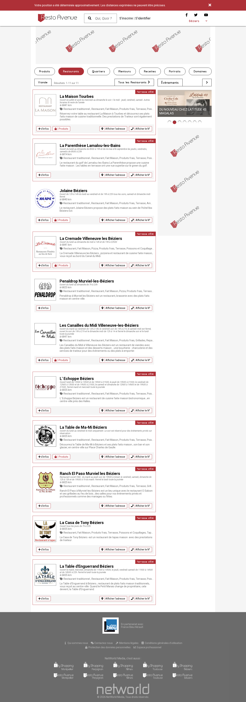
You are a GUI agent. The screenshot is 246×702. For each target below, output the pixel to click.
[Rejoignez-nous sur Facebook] (186, 15)
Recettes (150, 71)
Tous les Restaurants (133, 82)
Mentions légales (128, 643)
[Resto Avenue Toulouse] (153, 678)
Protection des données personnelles (109, 647)
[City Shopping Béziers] (182, 669)
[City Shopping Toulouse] (153, 669)
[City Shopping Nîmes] (123, 669)
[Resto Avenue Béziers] (182, 678)
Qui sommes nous (77, 643)
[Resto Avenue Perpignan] (93, 678)
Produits (44, 71)
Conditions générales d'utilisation (163, 643)
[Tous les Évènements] (207, 82)
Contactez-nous (103, 643)
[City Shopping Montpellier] (63, 669)
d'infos (45, 128)
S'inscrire (126, 18)
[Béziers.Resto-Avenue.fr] (57, 18)
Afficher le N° (142, 128)
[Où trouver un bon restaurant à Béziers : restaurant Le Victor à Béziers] (184, 122)
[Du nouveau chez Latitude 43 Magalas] (174, 122)
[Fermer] (210, 5)
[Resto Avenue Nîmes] (123, 678)
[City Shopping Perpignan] (93, 669)
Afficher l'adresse (115, 128)
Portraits (175, 71)
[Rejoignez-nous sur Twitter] (196, 15)
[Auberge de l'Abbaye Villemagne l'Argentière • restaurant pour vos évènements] (169, 122)
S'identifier (143, 18)
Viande (43, 82)
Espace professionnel (148, 647)
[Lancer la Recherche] (89, 18)
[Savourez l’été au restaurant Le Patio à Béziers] (200, 122)
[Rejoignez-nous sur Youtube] (206, 15)
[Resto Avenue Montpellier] (63, 678)
